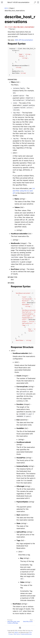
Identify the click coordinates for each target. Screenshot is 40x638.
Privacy (11, 634)
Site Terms (17, 634)
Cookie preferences (26, 634)
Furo (30, 632)
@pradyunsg (24, 632)
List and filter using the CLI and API (24, 190)
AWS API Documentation (24, 40)
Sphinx (16, 632)
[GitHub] (20, 628)
